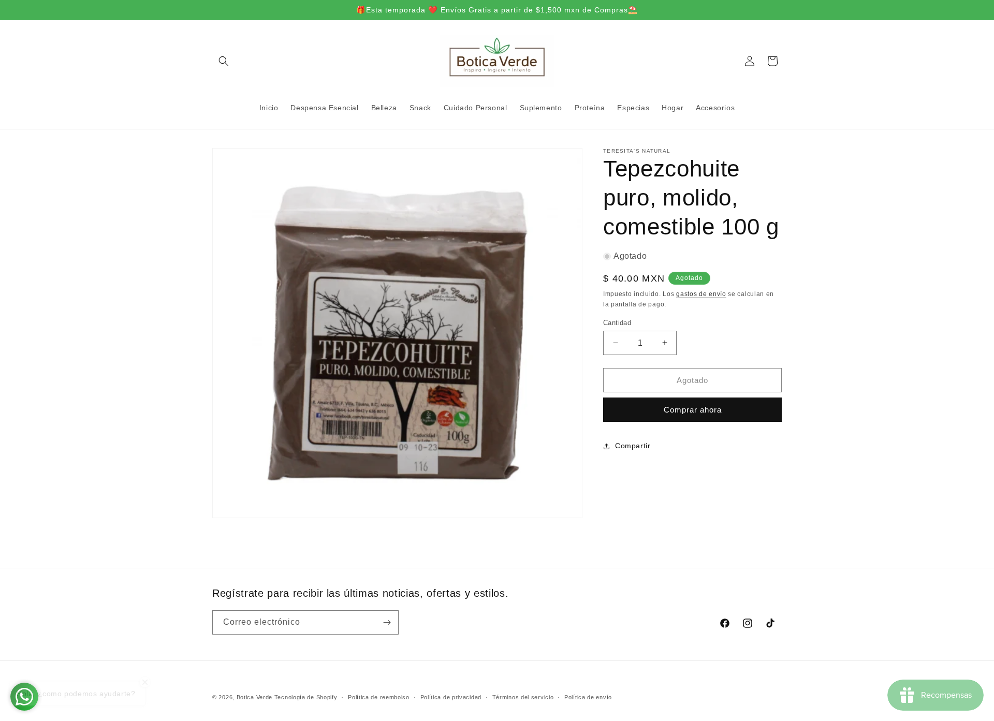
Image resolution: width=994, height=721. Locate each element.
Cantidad (617, 322)
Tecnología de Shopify (306, 697)
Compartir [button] (632, 446)
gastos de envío (701, 294)
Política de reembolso (379, 697)
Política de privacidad (450, 697)
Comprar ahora (693, 409)
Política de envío (588, 697)
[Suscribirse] (386, 622)
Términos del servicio (523, 697)
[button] (223, 61)
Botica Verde (254, 697)
